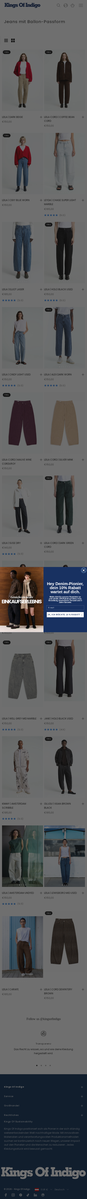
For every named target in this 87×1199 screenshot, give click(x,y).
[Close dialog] (83, 570)
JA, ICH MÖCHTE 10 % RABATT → (65, 614)
